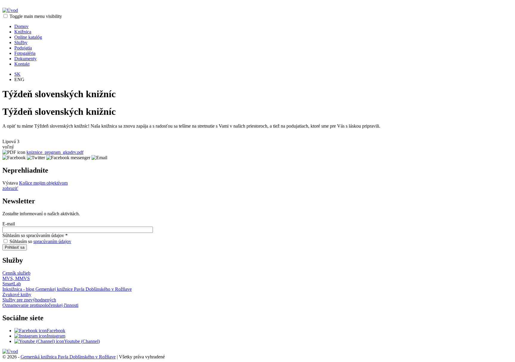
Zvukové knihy (16, 294)
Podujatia (23, 47)
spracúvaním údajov (52, 241)
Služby (20, 42)
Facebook (56, 330)
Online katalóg (28, 37)
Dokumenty (25, 58)
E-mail (8, 223)
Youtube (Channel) (82, 341)
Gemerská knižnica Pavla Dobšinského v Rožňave (68, 356)
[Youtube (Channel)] (39, 341)
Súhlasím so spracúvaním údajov (35, 235)
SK (17, 74)
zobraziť (10, 188)
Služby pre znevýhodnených (29, 299)
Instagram (56, 335)
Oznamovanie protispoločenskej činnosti (40, 305)
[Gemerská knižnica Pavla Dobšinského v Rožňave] (10, 10)
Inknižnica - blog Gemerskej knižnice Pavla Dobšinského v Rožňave (67, 289)
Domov (21, 26)
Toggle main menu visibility (36, 16)
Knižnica (22, 31)
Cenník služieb (16, 273)
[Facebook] (30, 330)
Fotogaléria (24, 53)
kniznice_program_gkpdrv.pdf (55, 152)
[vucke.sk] (10, 351)
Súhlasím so (40, 241)
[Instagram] (30, 335)
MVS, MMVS (16, 278)
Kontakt (22, 63)
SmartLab (11, 283)
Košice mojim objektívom (43, 182)
